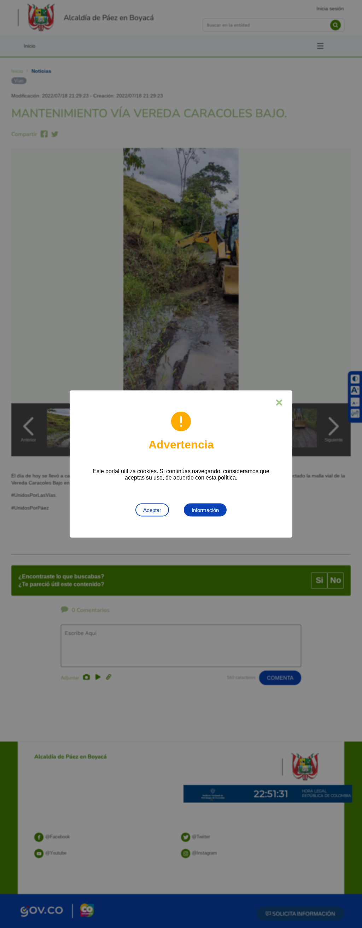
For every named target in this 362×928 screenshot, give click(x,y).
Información (205, 510)
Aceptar (152, 510)
